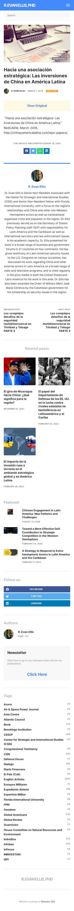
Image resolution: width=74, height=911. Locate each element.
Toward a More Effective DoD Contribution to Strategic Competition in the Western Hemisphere (41, 534)
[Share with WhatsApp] (40, 151)
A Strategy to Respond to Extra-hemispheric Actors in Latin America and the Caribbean (46, 554)
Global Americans (15, 814)
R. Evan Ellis (18, 91)
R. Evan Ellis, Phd (19, 5)
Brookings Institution (17, 729)
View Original (37, 105)
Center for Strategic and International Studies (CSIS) (34, 742)
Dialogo (9, 764)
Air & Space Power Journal (21, 709)
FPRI (6, 804)
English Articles (14, 779)
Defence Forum (14, 759)
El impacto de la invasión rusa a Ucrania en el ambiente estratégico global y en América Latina (19, 471)
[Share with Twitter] (33, 151)
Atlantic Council (14, 719)
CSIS (7, 754)
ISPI (6, 859)
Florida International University (24, 799)
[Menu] (66, 5)
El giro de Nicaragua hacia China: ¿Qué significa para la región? (18, 397)
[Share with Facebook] (27, 151)
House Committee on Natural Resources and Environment (33, 832)
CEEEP (8, 734)
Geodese (9, 809)
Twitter (36, 596)
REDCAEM (52, 91)
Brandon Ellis (48, 901)
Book (7, 724)
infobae (9, 844)
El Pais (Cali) (12, 774)
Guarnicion (11, 824)
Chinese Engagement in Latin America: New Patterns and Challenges (41, 514)
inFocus (9, 849)
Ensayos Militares (15, 784)
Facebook (36, 589)
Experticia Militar (15, 794)
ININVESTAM (12, 854)
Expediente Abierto (16, 789)
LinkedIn (36, 603)
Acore (8, 704)
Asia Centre (11, 714)
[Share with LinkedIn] (47, 151)
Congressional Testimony (21, 749)
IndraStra (10, 839)
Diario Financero (14, 769)
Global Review (13, 819)
